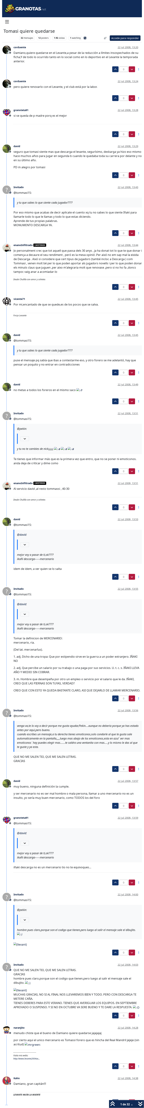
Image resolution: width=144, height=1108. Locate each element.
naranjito (19, 1027)
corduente (20, 47)
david (17, 146)
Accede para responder (125, 38)
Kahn (17, 1078)
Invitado (19, 187)
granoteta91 (21, 110)
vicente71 (19, 299)
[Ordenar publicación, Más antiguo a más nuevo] (105, 38)
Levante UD (10, 37)
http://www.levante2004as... (26, 1058)
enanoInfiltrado (23, 245)
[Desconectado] (8, 49)
